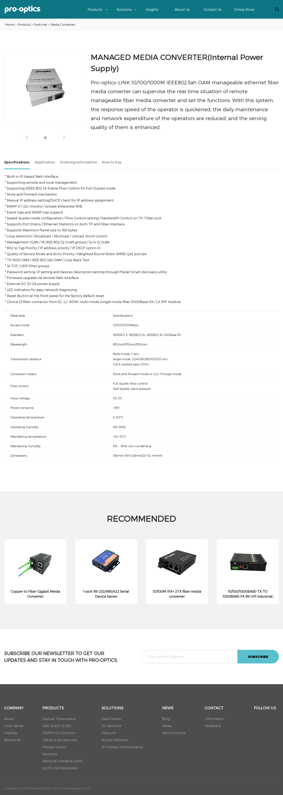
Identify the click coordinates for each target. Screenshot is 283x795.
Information (214, 719)
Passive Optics (54, 747)
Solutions (124, 9)
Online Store (244, 9)
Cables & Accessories (59, 740)
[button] (45, 137)
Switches (40, 24)
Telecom (109, 733)
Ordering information (78, 162)
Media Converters (63, 24)
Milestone (12, 740)
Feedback (213, 726)
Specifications (17, 162)
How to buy (111, 162)
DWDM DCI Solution (58, 733)
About (9, 719)
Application (45, 162)
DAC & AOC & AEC (56, 726)
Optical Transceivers (59, 719)
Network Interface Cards (62, 761)
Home (9, 24)
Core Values (13, 726)
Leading (10, 733)
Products (95, 9)
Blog (166, 719)
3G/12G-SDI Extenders (60, 768)
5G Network (111, 726)
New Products (174, 733)
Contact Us (213, 9)
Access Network (115, 740)
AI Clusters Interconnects (122, 747)
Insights (152, 9)
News (167, 726)
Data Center (111, 719)
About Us (182, 9)
